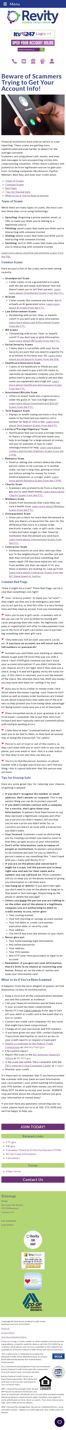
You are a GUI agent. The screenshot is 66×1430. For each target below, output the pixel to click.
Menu (15, 4)
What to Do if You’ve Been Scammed (27, 195)
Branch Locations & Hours (33, 61)
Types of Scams (14, 180)
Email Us (5, 1328)
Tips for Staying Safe (17, 191)
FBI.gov (10, 1146)
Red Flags (11, 188)
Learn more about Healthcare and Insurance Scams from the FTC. (35, 385)
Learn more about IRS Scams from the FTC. (34, 340)
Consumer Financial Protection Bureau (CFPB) (33, 1150)
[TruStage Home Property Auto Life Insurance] (33, 1261)
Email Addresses (23, 60)
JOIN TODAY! (33, 1127)
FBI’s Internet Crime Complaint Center (28, 1065)
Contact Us (33, 1179)
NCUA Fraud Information (21, 1153)
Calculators (13, 1157)
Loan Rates (7, 1224)
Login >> (43, 33)
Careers (52, 58)
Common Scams (14, 184)
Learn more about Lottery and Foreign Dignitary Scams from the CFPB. (36, 451)
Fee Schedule (8, 1220)
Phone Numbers (14, 60)
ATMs (42, 58)
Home (4, 1201)
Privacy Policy (8, 1333)
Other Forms (13, 1171)
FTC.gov (11, 1142)
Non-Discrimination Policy (14, 1337)
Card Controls (32, 1010)
